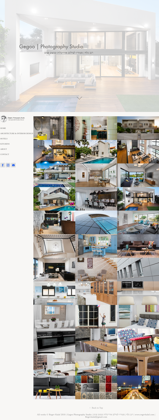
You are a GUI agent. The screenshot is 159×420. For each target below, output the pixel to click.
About (3, 149)
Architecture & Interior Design (16, 133)
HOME (3, 128)
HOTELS (3, 139)
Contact (4, 154)
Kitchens (5, 144)
